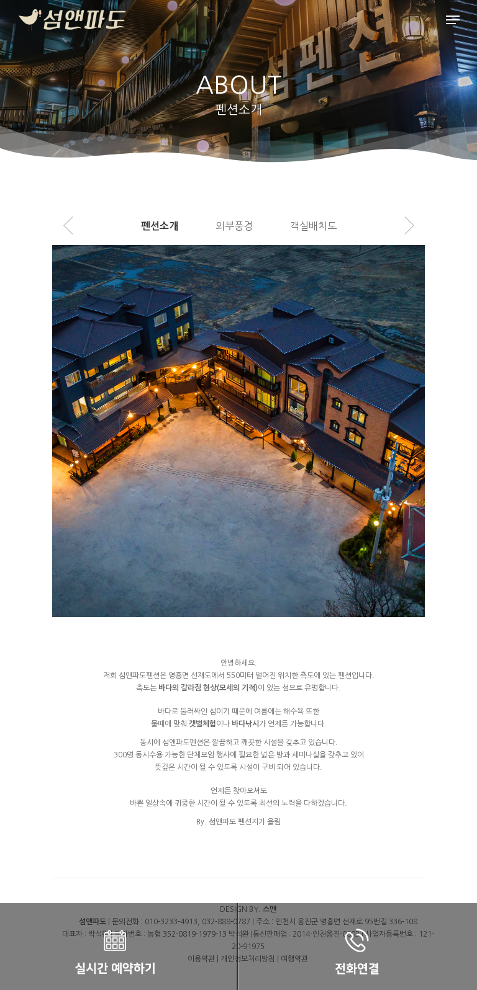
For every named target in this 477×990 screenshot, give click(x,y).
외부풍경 (234, 226)
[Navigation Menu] (453, 20)
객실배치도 (313, 226)
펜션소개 (159, 226)
